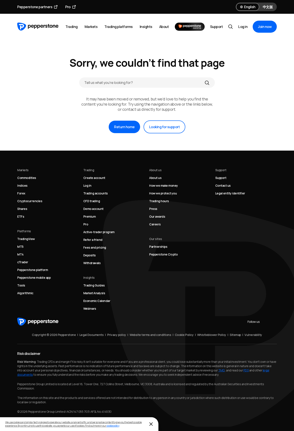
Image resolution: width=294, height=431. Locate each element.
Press (153, 209)
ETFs (20, 216)
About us (155, 178)
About (164, 26)
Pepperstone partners (34, 7)
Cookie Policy (184, 335)
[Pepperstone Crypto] (190, 27)
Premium (89, 216)
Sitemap (235, 335)
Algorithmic (25, 293)
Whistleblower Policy (211, 335)
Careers (155, 224)
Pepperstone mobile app (34, 278)
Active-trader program (99, 232)
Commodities (26, 178)
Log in (243, 26)
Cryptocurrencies (29, 201)
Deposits (89, 255)
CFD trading (91, 201)
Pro (68, 7)
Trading (71, 26)
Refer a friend (92, 240)
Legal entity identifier (230, 193)
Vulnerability (253, 335)
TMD (221, 370)
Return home (124, 127)
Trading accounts (95, 193)
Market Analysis (94, 293)
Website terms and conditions (150, 335)
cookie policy (113, 426)
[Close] (151, 424)
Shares (22, 209)
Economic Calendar (96, 301)
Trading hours (159, 201)
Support (216, 26)
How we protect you (163, 193)
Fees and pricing (94, 247)
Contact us (223, 185)
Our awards (157, 216)
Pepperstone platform (32, 270)
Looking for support (164, 127)
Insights (146, 26)
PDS (246, 370)
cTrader (22, 262)
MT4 (20, 254)
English (249, 7)
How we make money (163, 185)
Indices (22, 185)
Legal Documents (91, 335)
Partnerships (158, 247)
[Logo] (38, 27)
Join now (265, 26)
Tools (21, 285)
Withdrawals (92, 263)
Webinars (89, 308)
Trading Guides (94, 285)
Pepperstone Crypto (163, 254)
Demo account (93, 209)
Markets (91, 26)
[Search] (207, 82)
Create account (94, 178)
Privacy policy (116, 335)
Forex (21, 193)
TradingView (26, 239)
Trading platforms (118, 26)
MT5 (20, 247)
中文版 (268, 7)
